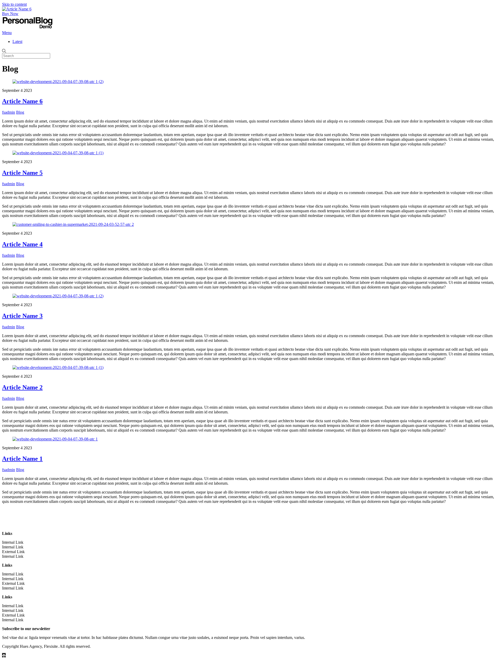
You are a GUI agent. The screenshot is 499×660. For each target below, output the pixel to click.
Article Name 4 (22, 244)
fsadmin (8, 112)
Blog (20, 112)
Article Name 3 (22, 315)
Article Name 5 (22, 172)
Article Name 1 (22, 458)
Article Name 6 (22, 101)
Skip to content (14, 4)
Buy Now (10, 13)
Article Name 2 (22, 387)
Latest (17, 41)
